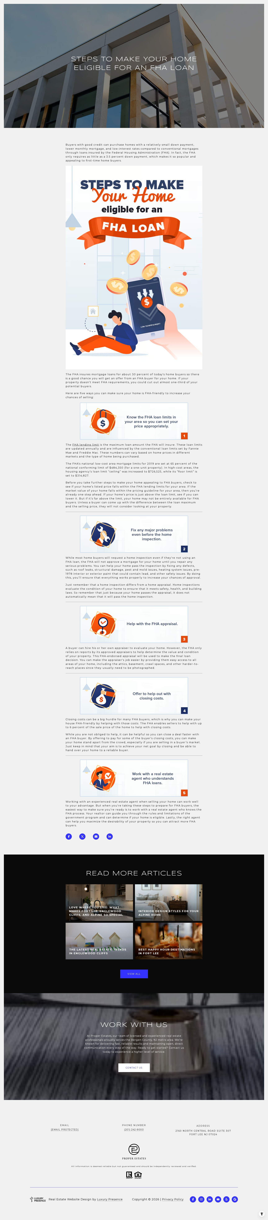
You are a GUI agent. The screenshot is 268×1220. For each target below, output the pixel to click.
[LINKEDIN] (210, 1199)
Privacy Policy (173, 1199)
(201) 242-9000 (134, 1129)
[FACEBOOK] (193, 1199)
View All (134, 974)
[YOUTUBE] (218, 1199)
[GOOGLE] (235, 1199)
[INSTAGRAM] (201, 1199)
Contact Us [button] (134, 1067)
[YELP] (226, 1199)
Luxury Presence (110, 1199)
